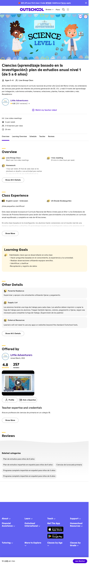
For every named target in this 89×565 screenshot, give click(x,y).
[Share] (80, 17)
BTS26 (48, 3)
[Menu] (68, 9)
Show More (10, 233)
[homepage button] (32, 9)
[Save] (86, 17)
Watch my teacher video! (46, 110)
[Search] (63, 9)
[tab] (5, 136)
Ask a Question (29, 400)
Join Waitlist (80, 561)
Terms (63, 3)
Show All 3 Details (13, 180)
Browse (48, 9)
